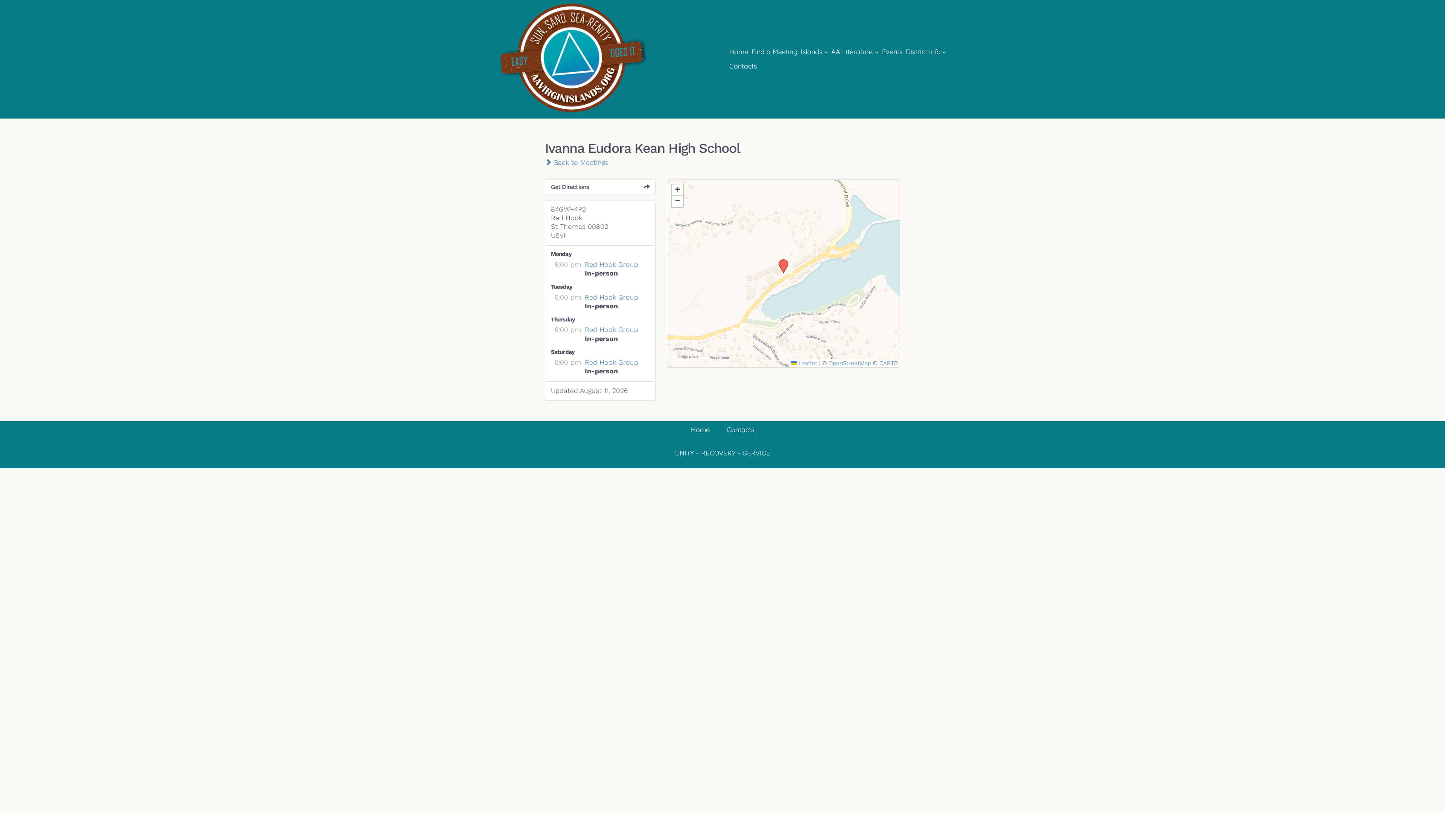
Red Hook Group (611, 264)
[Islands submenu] (826, 52)
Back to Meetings (580, 162)
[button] (781, 261)
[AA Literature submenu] (877, 52)
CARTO (888, 363)
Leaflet (807, 363)
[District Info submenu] (944, 52)
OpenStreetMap (850, 363)
